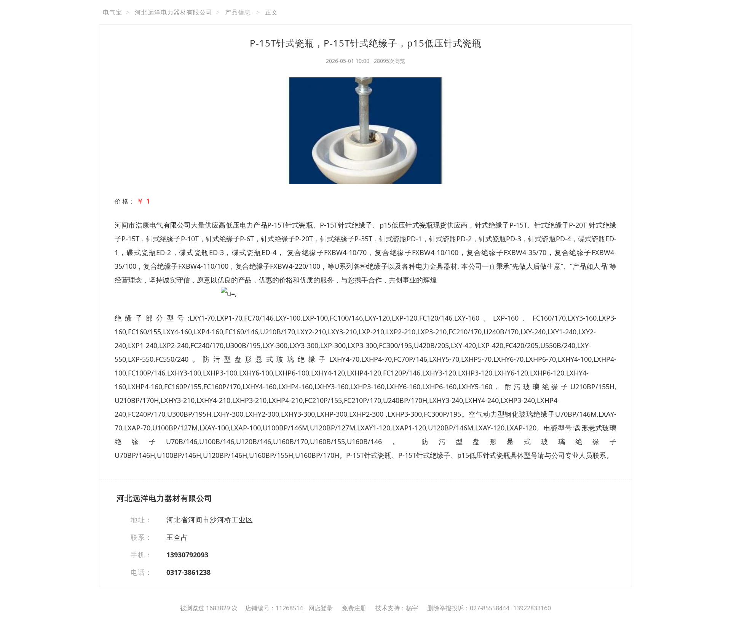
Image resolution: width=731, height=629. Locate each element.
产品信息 (238, 12)
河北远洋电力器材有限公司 (173, 12)
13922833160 (532, 608)
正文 (271, 12)
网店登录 (320, 608)
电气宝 (112, 12)
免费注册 (354, 608)
